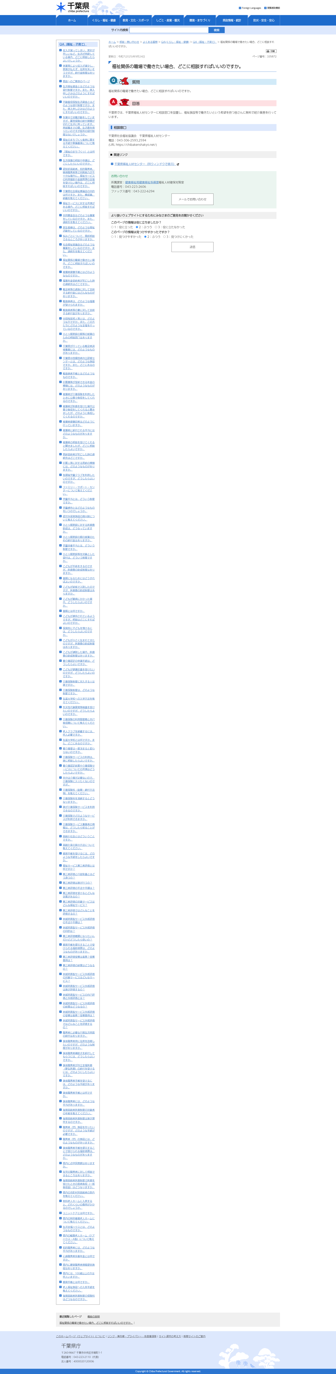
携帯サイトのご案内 (194, 1336)
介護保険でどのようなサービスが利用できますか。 (79, 817)
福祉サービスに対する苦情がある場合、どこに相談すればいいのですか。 (79, 206)
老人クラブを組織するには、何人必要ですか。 (79, 733)
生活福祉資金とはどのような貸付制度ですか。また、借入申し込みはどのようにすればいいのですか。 (79, 91)
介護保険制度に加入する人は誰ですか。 (79, 683)
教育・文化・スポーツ (136, 20)
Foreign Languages (251, 7)
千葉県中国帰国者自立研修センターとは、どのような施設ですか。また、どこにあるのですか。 (79, 363)
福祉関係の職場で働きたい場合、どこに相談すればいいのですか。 (79, 263)
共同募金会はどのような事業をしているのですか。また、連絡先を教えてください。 (79, 218)
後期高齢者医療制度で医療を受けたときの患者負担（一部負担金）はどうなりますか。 (79, 1183)
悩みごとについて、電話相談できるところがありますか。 (79, 237)
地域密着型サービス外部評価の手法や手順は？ (79, 920)
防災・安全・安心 (263, 20)
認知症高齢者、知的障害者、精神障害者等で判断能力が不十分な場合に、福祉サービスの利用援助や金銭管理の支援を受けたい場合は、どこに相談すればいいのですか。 (79, 177)
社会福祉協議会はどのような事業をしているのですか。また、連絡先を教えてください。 (79, 250)
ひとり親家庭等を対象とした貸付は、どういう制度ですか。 (79, 557)
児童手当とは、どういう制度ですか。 (79, 500)
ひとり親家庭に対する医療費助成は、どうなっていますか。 (79, 528)
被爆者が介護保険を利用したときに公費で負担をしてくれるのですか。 (79, 397)
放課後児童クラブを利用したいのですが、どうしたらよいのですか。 (79, 478)
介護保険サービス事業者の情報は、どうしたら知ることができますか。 (79, 827)
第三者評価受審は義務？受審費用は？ (79, 958)
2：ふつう (145, 227)
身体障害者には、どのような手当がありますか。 (79, 1103)
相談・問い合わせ (129, 42)
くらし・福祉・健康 (104, 20)
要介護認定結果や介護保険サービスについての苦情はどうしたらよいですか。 (79, 769)
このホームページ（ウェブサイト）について (80, 1336)
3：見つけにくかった (180, 236)
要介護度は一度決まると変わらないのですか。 (79, 750)
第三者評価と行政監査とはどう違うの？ (79, 875)
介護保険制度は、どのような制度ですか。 (79, 691)
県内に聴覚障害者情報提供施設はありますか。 (79, 1266)
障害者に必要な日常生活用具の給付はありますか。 (79, 1034)
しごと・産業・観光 (168, 20)
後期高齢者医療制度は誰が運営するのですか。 (79, 1120)
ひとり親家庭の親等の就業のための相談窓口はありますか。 (79, 337)
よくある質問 (150, 42)
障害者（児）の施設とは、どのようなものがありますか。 (79, 1140)
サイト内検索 (119, 30)
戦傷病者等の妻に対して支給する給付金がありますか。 (79, 311)
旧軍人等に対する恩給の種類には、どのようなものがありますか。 (79, 466)
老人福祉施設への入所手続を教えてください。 (79, 1288)
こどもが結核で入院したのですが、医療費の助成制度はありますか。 (79, 590)
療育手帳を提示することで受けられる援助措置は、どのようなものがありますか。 (79, 948)
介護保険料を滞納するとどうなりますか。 (79, 800)
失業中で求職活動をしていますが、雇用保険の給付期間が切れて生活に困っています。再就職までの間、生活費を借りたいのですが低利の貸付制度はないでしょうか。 (79, 125)
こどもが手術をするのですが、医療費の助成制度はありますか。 (79, 569)
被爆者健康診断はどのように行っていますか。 (79, 423)
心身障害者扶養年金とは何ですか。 (79, 1257)
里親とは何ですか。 (74, 611)
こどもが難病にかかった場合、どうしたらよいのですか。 (77, 602)
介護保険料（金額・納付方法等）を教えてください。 (79, 791)
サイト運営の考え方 (170, 1336)
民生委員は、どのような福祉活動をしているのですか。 (79, 229)
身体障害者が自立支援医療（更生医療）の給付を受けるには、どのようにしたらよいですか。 (79, 1070)
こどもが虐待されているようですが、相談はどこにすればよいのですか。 (79, 619)
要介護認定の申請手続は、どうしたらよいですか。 (79, 662)
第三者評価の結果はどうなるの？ (79, 967)
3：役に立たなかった (171, 227)
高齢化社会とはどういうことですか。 (79, 838)
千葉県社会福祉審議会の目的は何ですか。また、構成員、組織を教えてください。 (79, 194)
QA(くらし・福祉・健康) (175, 42)
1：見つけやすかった (127, 236)
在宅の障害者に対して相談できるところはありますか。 (79, 1173)
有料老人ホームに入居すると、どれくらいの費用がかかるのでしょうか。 (79, 1204)
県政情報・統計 (232, 20)
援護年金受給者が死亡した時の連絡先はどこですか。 (79, 282)
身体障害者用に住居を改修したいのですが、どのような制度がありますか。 (79, 1044)
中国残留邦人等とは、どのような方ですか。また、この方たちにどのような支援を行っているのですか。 (79, 324)
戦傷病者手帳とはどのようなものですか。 (79, 375)
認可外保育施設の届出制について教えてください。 (79, 518)
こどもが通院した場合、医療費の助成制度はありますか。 (79, 653)
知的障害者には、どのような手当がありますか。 (79, 1249)
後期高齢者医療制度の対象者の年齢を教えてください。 (79, 1111)
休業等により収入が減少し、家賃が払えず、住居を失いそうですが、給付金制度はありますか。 (79, 71)
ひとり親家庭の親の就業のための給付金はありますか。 (79, 538)
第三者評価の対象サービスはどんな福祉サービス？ (79, 903)
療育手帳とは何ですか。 (76, 1282)
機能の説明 (94, 1316)
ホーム (72, 20)
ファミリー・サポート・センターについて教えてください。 (79, 490)
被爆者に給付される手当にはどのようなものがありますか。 (79, 433)
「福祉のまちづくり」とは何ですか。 (79, 153)
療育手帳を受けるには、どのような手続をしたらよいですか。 (79, 856)
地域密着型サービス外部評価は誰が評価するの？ (79, 987)
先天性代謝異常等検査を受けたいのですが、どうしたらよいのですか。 (79, 710)
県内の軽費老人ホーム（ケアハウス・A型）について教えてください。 (79, 1238)
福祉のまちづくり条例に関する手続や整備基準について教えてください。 (79, 143)
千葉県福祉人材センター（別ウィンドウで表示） (145, 164)
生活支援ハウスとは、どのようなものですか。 (79, 1228)
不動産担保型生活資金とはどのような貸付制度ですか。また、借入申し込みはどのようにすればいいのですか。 (79, 107)
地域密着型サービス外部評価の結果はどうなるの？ (79, 1005)
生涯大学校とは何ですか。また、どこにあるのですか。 (79, 741)
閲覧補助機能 (273, 7)
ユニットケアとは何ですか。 (79, 1213)
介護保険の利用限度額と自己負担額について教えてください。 (79, 722)
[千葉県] (72, 7)
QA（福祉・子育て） (73, 44)
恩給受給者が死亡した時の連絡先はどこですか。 (79, 456)
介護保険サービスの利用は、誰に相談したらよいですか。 (79, 758)
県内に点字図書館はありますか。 (79, 1165)
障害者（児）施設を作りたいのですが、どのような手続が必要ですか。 (79, 1130)
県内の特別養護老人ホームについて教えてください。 (79, 1220)
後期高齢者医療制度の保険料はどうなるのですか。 (79, 1297)
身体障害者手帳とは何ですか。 (77, 1094)
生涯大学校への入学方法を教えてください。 (79, 700)
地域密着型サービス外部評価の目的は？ (79, 929)
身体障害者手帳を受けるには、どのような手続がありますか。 (79, 1084)
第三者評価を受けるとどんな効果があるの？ (79, 894)
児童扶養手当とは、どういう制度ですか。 (79, 547)
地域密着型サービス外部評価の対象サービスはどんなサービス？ (79, 977)
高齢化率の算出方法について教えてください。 (79, 846)
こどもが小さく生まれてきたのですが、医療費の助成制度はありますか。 (79, 643)
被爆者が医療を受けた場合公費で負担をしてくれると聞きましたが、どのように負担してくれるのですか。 (79, 411)
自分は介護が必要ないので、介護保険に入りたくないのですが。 (79, 781)
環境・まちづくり (199, 20)
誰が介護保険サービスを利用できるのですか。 (79, 808)
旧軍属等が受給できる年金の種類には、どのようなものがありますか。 (79, 385)
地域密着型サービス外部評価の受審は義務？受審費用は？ (79, 1013)
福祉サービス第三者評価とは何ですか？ (79, 867)
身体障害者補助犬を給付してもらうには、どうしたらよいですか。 (79, 1056)
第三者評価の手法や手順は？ (79, 888)
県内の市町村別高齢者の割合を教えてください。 (79, 1194)
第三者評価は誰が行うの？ (77, 883)
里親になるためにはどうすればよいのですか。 (79, 580)
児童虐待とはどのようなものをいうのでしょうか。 (79, 509)
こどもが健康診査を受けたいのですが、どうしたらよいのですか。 (79, 672)
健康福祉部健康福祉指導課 (142, 182)
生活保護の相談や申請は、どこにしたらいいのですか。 (79, 162)
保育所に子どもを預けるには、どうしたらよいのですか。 (77, 631)
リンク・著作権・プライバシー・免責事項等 (131, 1336)
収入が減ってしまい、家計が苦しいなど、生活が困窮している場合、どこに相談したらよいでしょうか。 (79, 55)
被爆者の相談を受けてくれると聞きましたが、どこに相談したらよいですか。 (79, 445)
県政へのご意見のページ (76, 81)
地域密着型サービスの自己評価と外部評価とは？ (79, 996)
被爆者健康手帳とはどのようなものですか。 (79, 273)
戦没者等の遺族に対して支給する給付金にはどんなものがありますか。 (79, 292)
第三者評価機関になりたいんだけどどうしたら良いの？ (79, 937)
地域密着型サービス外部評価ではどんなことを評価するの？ (79, 1023)
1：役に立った (123, 227)
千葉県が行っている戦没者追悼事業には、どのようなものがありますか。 (79, 349)
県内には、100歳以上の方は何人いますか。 (78, 1275)
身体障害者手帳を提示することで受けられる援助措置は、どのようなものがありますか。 (79, 1153)
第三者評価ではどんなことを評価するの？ (79, 912)
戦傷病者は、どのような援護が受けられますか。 (79, 303)
